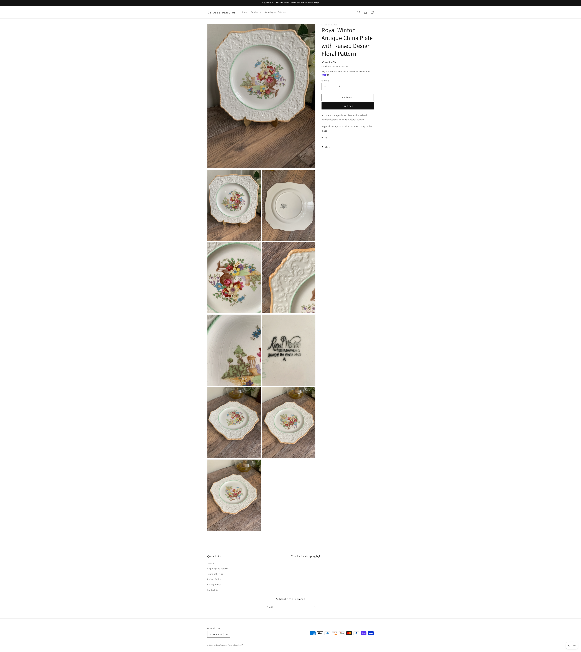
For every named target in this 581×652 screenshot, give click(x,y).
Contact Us (212, 590)
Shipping (325, 66)
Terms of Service (215, 574)
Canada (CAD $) (217, 634)
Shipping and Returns (217, 568)
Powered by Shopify (236, 645)
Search (210, 563)
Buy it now (347, 105)
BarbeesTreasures (220, 645)
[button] (256, 12)
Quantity (325, 80)
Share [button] (328, 147)
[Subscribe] (314, 607)
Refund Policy (214, 579)
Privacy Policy (213, 584)
